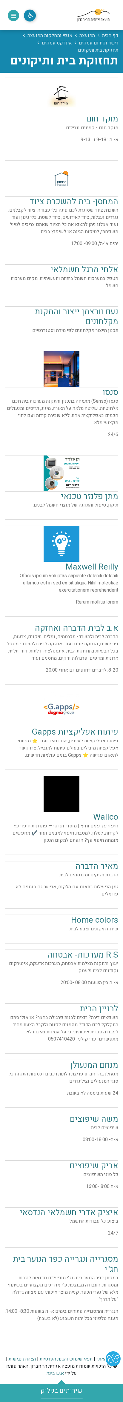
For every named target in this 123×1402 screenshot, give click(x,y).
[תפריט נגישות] (30, 15)
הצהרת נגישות (22, 1359)
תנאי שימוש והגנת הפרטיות (66, 1359)
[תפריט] (13, 15)
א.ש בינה (55, 1373)
